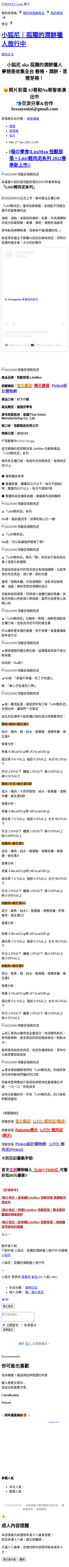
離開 (22, 1559)
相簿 (12, 126)
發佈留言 (8, 1329)
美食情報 (33, 118)
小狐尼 (6, 1255)
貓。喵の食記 (34, 1292)
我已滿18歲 (9, 1559)
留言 (34, 1277)
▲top (5, 1299)
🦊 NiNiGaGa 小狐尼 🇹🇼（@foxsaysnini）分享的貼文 (37, 345)
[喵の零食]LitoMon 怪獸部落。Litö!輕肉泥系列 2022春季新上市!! (37, 158)
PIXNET (17, 1505)
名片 (12, 135)
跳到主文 (8, 54)
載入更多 (8, 1306)
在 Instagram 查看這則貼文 (21, 299)
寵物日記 (31, 1287)
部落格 (13, 131)
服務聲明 (41, 1509)
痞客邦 (26, 1277)
